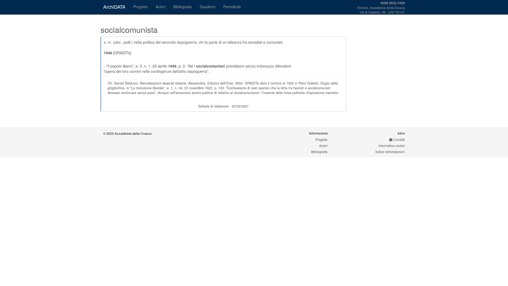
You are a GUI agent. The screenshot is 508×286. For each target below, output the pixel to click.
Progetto (140, 6)
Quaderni (207, 6)
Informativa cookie (392, 145)
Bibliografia (182, 6)
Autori (160, 6)
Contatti (399, 139)
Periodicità (232, 6)
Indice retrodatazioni (390, 151)
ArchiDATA (114, 6)
